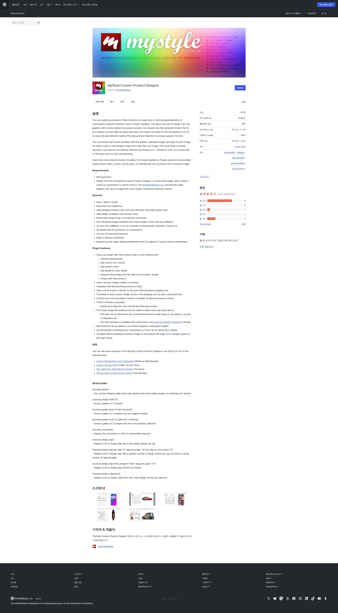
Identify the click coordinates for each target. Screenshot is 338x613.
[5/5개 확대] (154, 511)
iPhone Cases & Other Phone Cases (113, 373)
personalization (238, 158)
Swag (205, 586)
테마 (76, 578)
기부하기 (207, 582)
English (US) (240, 146)
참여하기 (206, 574)
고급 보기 (204, 176)
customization (229, 153)
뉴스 (12, 578)
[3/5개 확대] (188, 496)
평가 (112, 101)
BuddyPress (272, 586)
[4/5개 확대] (120, 511)
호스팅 (13, 582)
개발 (133, 101)
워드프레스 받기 (326, 4)
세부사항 (99, 101)
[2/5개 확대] (154, 496)
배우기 (141, 574)
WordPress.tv (145, 586)
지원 (243, 101)
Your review (205, 224)
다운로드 (240, 88)
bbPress (271, 582)
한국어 (38, 599)
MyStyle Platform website (167, 322)
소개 (12, 574)
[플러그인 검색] (38, 22)
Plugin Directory (18, 13)
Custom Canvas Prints (107, 365)
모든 (243, 224)
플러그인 (78, 582)
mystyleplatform (123, 90)
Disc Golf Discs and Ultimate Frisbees (114, 369)
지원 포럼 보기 (207, 246)
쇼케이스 (78, 574)
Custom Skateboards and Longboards (115, 361)
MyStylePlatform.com (152, 185)
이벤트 (205, 578)
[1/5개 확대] (120, 496)
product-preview (238, 163)
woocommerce (239, 169)
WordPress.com (274, 574)
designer (241, 153)
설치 (122, 101)
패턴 (76, 586)
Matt (269, 578)
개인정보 (14, 586)
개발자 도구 (143, 582)
